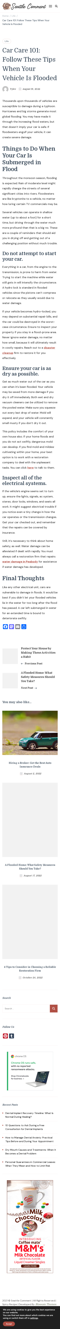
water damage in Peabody (20, 561)
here (30, 468)
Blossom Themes (45, 1304)
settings (34, 1318)
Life (7, 41)
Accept (9, 1324)
